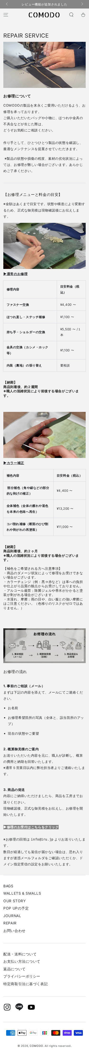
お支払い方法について (21, 961)
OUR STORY (14, 901)
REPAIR (9, 923)
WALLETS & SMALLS (22, 893)
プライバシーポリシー (21, 976)
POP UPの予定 (16, 908)
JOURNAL (12, 916)
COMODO (36, 1046)
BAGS (8, 886)
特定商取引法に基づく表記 (25, 984)
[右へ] (81, 4)
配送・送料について (20, 954)
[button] (71, 15)
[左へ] (7, 4)
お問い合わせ (14, 930)
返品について (14, 969)
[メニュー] (6, 15)
